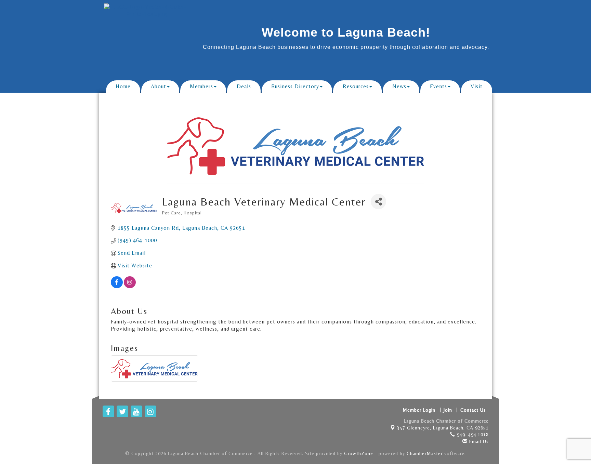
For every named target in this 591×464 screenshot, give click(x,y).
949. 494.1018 (472, 434)
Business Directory (295, 86)
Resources (356, 86)
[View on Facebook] (117, 286)
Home (123, 86)
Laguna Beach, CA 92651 (443, 427)
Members (201, 86)
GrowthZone (358, 453)
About (158, 86)
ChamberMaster (425, 453)
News (399, 86)
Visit (477, 86)
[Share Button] (378, 201)
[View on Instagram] (130, 286)
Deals (244, 86)
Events (438, 86)
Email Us (478, 441)
